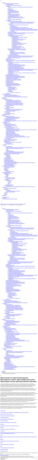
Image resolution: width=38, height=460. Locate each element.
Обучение (6, 192)
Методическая (6, 108)
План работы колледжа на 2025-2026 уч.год (13, 100)
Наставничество (7, 111)
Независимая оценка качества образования (13, 84)
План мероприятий (11, 88)
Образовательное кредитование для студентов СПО (17, 49)
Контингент (10, 23)
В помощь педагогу (15, 41)
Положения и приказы (10, 107)
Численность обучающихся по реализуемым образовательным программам (21, 55)
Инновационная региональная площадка (13, 117)
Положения (10, 90)
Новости (3, 97)
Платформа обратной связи (9, 164)
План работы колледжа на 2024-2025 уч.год (13, 101)
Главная (3, 2)
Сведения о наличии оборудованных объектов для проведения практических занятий (22, 69)
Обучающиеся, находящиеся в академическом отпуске (19, 24)
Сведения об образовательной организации (11, 3)
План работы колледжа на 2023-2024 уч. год (13, 102)
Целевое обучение (7, 123)
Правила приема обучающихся (13, 221)
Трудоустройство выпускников (13, 260)
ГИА (5, 145)
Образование (8, 20)
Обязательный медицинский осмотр (12, 134)
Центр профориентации (6, 172)
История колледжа (9, 81)
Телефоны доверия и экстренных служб (19, 244)
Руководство (8, 58)
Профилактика (14, 40)
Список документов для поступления (10, 139)
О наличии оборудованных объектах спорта (15, 67)
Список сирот (12, 25)
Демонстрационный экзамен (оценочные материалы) (15, 151)
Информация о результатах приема (14, 57)
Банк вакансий (6, 167)
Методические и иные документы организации (14, 109)
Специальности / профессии (9, 137)
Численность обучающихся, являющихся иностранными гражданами (20, 56)
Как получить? (12, 51)
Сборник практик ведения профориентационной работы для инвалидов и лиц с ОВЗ (20, 186)
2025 (9, 181)
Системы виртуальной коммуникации (10, 300)
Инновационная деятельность (9, 116)
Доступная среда (11, 71)
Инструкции (10, 91)
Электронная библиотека (8, 160)
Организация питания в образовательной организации (15, 77)
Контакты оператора (13, 54)
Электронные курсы (5, 197)
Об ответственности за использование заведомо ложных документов (18, 136)
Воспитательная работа (14, 36)
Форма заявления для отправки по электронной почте (15, 135)
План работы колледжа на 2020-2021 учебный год (14, 103)
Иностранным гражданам (10, 132)
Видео (5, 193)
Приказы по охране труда (12, 89)
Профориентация (9, 180)
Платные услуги (7, 141)
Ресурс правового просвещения (9, 113)
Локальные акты (11, 9)
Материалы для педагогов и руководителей (17, 53)
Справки (7, 106)
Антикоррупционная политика (13, 12)
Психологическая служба (16, 42)
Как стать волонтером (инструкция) (10, 188)
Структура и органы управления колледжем (13, 5)
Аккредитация (10, 34)
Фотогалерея (8, 138)
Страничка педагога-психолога (17, 39)
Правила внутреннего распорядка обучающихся (16, 17)
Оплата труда (10, 8)
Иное (9, 18)
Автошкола (4, 195)
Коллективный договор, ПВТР (13, 11)
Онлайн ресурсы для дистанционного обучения (12, 95)
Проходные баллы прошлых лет (9, 140)
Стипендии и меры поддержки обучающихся (14, 79)
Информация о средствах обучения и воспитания (16, 64)
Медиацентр (14, 45)
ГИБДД (9, 13)
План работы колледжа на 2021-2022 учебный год (14, 104)
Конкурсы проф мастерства (9, 105)
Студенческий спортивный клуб (17, 44)
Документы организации (10, 191)
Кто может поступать (10, 127)
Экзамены (8, 155)
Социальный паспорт (14, 26)
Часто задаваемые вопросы (8, 143)
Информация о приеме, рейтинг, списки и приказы (13, 142)
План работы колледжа (8, 99)
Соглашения (6, 179)
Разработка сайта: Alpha (4, 455)
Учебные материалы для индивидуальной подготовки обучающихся (15, 96)
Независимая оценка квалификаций (12, 118)
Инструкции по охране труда (15, 92)
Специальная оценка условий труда (14, 220)
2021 (9, 183)
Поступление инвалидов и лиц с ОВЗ (12, 128)
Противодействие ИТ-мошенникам (18, 252)
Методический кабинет (8, 185)
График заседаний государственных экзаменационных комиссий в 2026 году (19, 147)
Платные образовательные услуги (12, 74)
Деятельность (4, 98)
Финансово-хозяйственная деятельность (13, 75)
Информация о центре (8, 173)
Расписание (8, 157)
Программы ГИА (9, 146)
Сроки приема (8, 126)
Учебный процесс (7, 154)
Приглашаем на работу (10, 171)
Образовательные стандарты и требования (13, 284)
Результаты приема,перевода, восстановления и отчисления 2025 (21, 28)
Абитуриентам (4, 122)
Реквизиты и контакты (10, 80)
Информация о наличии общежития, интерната (16, 68)
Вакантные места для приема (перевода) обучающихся (15, 76)
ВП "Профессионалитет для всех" (10, 119)
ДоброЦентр (4, 187)
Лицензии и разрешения (12, 31)
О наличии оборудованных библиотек (14, 66)
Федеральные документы (10, 178)
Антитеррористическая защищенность (12, 85)
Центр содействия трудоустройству (8, 166)
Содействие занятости (6, 114)
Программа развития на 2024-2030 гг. (12, 83)
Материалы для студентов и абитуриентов (17, 52)
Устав (9, 213)
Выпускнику (6, 170)
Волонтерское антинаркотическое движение (19, 37)
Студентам (8, 112)
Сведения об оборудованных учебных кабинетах (16, 65)
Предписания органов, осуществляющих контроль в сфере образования (20, 212)
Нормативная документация (9, 159)
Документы (8, 6)
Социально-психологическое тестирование (19, 43)
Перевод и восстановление (10, 133)
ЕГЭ (7, 149)
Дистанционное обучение (6, 94)
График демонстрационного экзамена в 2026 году (14, 148)
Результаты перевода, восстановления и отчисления (17, 48)
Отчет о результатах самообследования (14, 19)
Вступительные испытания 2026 (9, 124)
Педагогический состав (10, 59)
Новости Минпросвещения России (10, 161)
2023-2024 (10, 182)
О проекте (12, 50)
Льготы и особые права (10, 131)
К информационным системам (13, 63)
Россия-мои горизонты (16, 47)
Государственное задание (12, 10)
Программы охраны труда (12, 87)
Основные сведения (9, 4)
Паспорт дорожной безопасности (14, 14)
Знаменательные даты (10, 82)
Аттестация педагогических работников (13, 110)
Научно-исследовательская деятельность (15, 21)
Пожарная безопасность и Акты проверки (15, 16)
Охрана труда (8, 86)
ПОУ (7, 175)
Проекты (3, 115)
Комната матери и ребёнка (16, 46)
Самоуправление (15, 38)
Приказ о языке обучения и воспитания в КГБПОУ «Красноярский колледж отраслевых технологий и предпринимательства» (21, 33)
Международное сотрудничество (11, 78)
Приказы (7, 93)
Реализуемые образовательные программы (15, 35)
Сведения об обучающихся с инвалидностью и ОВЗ (19, 27)
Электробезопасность (12, 292)
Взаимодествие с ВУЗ (10, 184)
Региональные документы (10, 177)
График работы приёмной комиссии (10, 125)
